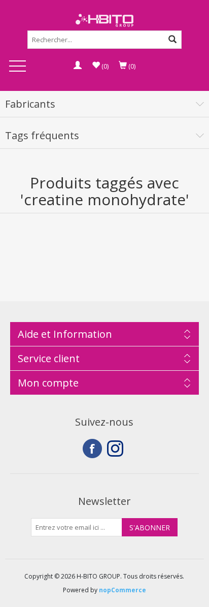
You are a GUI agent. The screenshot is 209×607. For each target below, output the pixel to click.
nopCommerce (122, 590)
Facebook (92, 448)
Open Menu (17, 66)
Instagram (116, 448)
